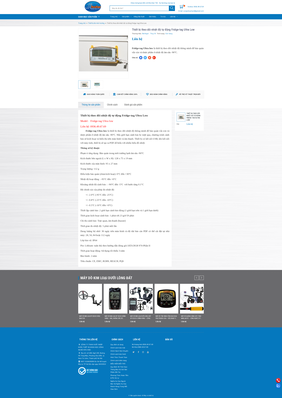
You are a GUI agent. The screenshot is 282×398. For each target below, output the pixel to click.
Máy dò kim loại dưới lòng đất (106, 278)
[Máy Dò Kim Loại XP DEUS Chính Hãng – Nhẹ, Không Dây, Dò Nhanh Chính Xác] (115, 299)
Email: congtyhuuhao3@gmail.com (191, 11)
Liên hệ (172, 16)
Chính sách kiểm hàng (118, 360)
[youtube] (147, 351)
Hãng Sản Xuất (139, 16)
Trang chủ (114, 16)
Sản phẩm (125, 16)
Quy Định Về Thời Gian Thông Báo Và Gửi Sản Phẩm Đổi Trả (118, 369)
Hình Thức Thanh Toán (118, 357)
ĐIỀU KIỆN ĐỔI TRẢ (117, 364)
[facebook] (138, 351)
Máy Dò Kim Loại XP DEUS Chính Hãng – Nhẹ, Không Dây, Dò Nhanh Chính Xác (115, 317)
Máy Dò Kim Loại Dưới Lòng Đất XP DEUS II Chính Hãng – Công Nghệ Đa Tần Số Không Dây (140, 317)
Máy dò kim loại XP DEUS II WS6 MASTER (89, 317)
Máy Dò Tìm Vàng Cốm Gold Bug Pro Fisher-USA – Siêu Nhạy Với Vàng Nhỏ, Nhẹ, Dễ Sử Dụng (166, 317)
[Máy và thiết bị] (93, 6)
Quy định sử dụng (116, 344)
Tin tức (163, 16)
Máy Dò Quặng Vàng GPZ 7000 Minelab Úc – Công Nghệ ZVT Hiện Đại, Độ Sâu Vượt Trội (191, 317)
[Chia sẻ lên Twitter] (145, 57)
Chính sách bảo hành (118, 354)
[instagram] (143, 351)
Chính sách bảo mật (117, 348)
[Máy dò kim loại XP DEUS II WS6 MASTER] (90, 299)
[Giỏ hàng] (182, 7)
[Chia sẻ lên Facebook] (140, 57)
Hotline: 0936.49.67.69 (196, 7)
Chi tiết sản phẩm (97, 323)
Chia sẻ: (135, 58)
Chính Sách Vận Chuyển (119, 351)
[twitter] (133, 351)
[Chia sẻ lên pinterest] (149, 57)
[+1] (154, 57)
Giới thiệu (152, 16)
